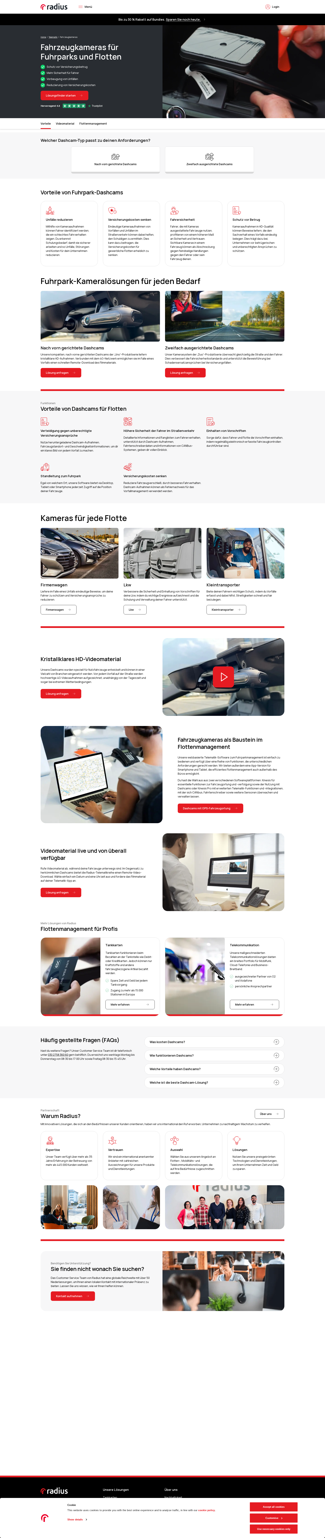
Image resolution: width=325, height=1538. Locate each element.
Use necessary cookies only (273, 1529)
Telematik (53, 37)
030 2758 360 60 (58, 1055)
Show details (75, 1519)
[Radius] (54, 6)
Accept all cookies (274, 1506)
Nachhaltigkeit (173, 1497)
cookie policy (206, 1510)
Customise (271, 1518)
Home (43, 37)
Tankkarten (110, 1497)
